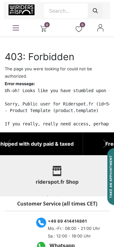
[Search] (95, 10)
